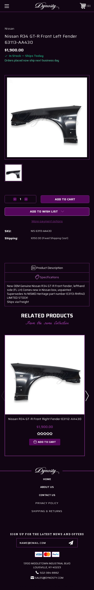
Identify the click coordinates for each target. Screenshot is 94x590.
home (47, 479)
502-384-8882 (49, 573)
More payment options (47, 221)
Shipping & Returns (46, 511)
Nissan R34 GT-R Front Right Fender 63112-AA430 (44, 419)
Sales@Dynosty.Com (49, 578)
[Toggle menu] (13, 6)
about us (47, 487)
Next (87, 395)
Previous (3, 395)
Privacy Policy (46, 503)
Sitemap (70, 586)
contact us (47, 495)
